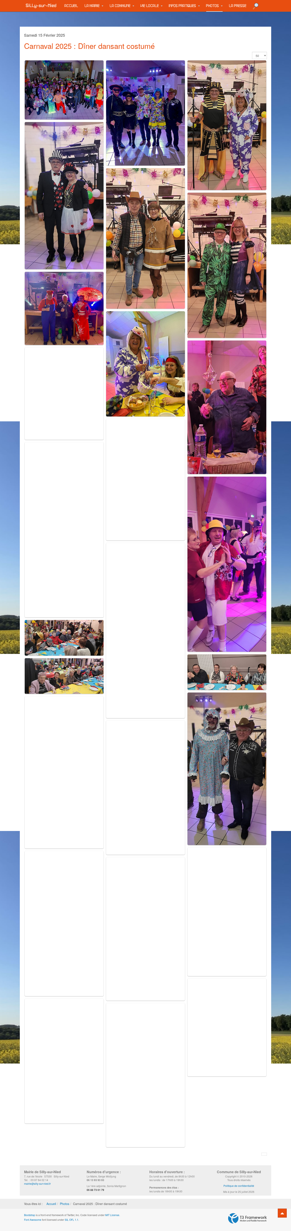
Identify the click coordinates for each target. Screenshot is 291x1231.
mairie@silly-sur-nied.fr (37, 1183)
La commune (120, 6)
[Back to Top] (282, 1213)
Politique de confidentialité (238, 1185)
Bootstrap (29, 1215)
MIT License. (112, 1215)
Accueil (71, 6)
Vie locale (150, 6)
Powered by (247, 1218)
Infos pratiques (183, 6)
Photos (213, 6)
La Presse (237, 6)
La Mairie (93, 6)
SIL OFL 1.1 (71, 1219)
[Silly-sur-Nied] (41, 6)
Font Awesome (32, 1219)
